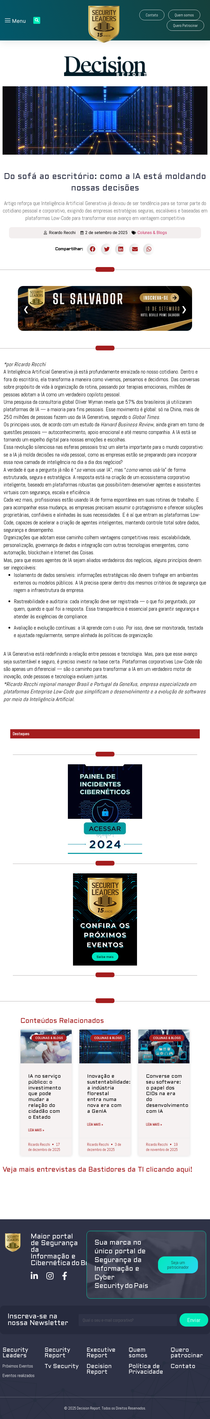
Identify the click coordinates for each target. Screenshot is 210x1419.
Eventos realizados (19, 1375)
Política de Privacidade (146, 1369)
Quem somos (138, 1353)
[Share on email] (135, 249)
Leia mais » (36, 1130)
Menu (18, 21)
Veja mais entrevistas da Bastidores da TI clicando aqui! (97, 1170)
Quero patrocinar (187, 1353)
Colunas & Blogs (152, 232)
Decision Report (99, 1369)
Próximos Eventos (18, 1366)
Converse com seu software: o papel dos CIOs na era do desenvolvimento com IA (167, 1094)
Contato (183, 1366)
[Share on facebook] (92, 249)
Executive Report (101, 1353)
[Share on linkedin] (121, 249)
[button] (151, 15)
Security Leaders (15, 1353)
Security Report (57, 1353)
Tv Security (62, 1366)
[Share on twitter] (106, 249)
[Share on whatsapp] (149, 249)
